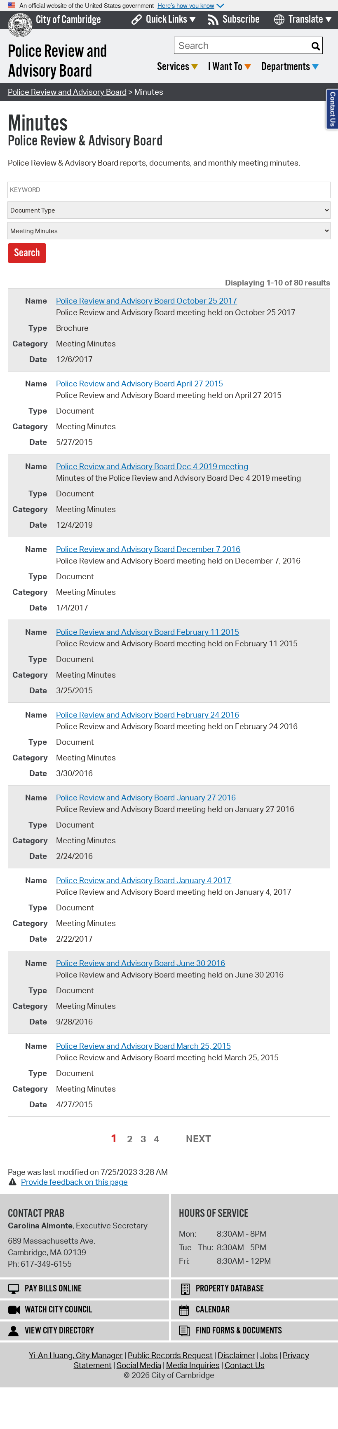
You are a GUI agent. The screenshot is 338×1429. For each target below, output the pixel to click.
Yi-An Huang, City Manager (76, 1355)
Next (198, 1138)
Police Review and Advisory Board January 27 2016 (146, 797)
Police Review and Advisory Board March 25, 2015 (143, 1046)
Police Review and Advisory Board (67, 92)
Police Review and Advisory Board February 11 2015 (147, 632)
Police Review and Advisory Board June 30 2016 (140, 963)
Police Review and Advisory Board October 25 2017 (146, 301)
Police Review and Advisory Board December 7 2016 (148, 549)
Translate (306, 19)
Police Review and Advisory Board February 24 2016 (147, 715)
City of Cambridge (68, 20)
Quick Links (166, 19)
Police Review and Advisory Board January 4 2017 (143, 880)
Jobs (269, 1355)
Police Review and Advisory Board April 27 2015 (139, 383)
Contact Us (245, 1365)
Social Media (139, 1365)
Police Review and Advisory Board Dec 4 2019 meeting (152, 466)
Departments (285, 67)
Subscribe (241, 19)
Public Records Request (170, 1355)
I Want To (225, 67)
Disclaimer (236, 1355)
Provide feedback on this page (74, 1182)
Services (173, 67)
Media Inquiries (193, 1365)
